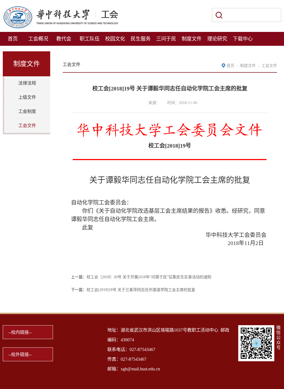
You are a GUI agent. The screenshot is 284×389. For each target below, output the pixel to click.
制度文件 (192, 39)
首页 (13, 39)
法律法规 (27, 83)
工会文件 (27, 125)
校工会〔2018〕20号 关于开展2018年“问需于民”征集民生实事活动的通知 (149, 277)
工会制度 (27, 111)
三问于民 (166, 39)
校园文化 (115, 39)
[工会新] (61, 9)
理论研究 (217, 39)
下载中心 (243, 39)
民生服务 (141, 39)
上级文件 (27, 97)
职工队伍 (90, 39)
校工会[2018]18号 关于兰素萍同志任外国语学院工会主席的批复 (141, 290)
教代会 (63, 39)
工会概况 (38, 39)
